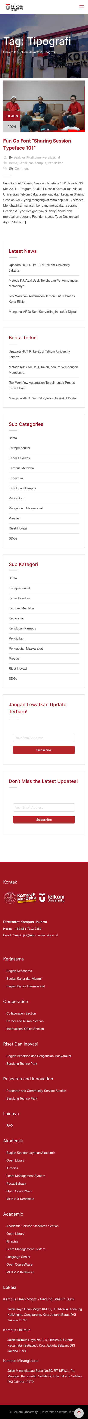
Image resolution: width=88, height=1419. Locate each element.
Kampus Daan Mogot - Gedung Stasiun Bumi (39, 1299)
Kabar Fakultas (19, 458)
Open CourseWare (19, 1191)
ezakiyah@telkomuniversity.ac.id (37, 157)
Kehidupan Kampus (32, 163)
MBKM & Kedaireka (20, 1199)
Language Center (18, 1257)
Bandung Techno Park (21, 1063)
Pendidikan (55, 163)
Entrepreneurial (19, 448)
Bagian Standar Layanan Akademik (30, 1152)
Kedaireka (16, 478)
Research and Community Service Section (36, 1091)
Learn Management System (25, 1176)
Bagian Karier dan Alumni (23, 978)
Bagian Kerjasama (19, 971)
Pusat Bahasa (16, 1183)
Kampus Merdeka (21, 468)
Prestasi (14, 518)
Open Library (15, 1160)
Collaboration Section (21, 1013)
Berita (13, 163)
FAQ (9, 1125)
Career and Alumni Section (25, 1021)
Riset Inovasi (18, 528)
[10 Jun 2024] (44, 106)
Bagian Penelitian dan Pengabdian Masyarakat (38, 1056)
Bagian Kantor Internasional (25, 986)
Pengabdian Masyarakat (26, 508)
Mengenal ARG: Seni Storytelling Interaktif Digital (42, 311)
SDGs (13, 538)
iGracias (12, 1168)
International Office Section (25, 1029)
